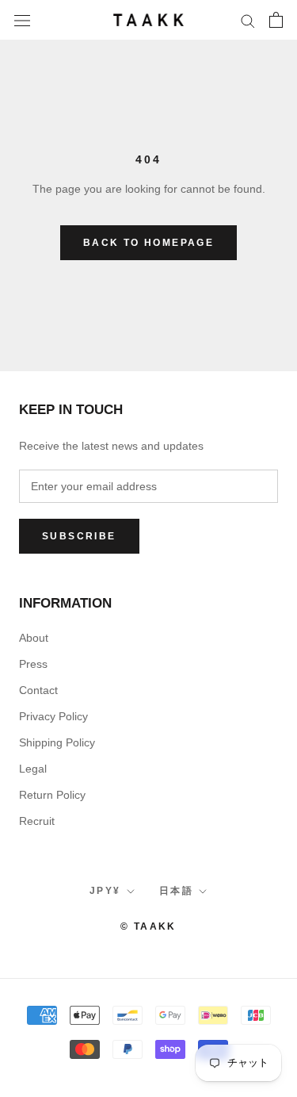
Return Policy (52, 794)
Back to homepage (148, 242)
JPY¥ (105, 890)
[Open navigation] (22, 19)
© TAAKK (148, 926)
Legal (33, 768)
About (33, 637)
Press (33, 664)
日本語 (176, 890)
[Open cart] (276, 20)
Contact (38, 690)
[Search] (248, 20)
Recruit (37, 821)
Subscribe (79, 536)
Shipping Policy (57, 742)
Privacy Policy (53, 716)
